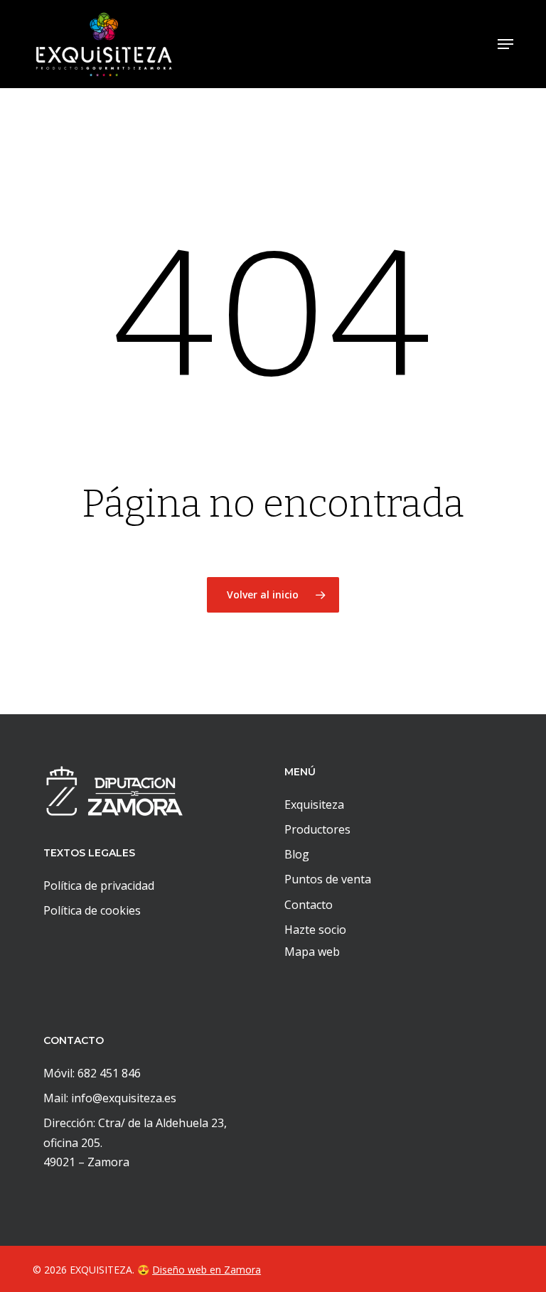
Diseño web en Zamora (206, 1269)
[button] (505, 44)
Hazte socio (315, 929)
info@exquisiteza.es (123, 1098)
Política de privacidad (98, 885)
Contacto (308, 905)
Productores (317, 829)
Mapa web (312, 951)
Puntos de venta (327, 879)
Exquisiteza (314, 804)
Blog (296, 854)
